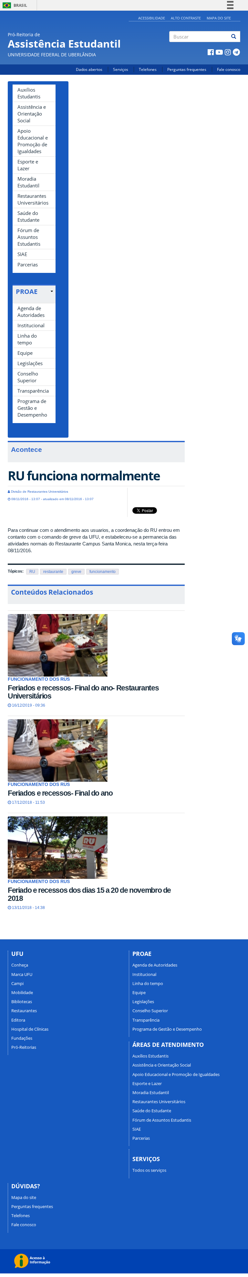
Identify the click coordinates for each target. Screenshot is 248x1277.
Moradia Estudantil (28, 182)
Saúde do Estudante (28, 216)
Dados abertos (89, 69)
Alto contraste (186, 18)
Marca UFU (21, 974)
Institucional (31, 325)
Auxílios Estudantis (28, 93)
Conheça (19, 965)
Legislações (30, 363)
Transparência (33, 390)
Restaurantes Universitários (32, 199)
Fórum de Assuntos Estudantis (28, 237)
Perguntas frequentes (186, 69)
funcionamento (102, 571)
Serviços (120, 69)
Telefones (148, 69)
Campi (17, 983)
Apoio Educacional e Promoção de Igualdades (32, 141)
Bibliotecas (21, 1001)
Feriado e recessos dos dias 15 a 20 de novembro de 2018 (89, 894)
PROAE (26, 291)
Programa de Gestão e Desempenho (32, 408)
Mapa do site (219, 18)
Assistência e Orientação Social (31, 114)
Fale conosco (228, 69)
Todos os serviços (149, 1170)
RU (32, 571)
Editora (18, 1020)
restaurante (53, 571)
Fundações (21, 1038)
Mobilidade (22, 992)
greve (76, 571)
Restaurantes (24, 1011)
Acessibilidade (151, 18)
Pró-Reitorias (23, 1047)
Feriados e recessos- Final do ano (60, 793)
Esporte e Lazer (27, 165)
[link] (34, 291)
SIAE (22, 254)
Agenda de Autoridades (31, 311)
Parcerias (27, 264)
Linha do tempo (27, 339)
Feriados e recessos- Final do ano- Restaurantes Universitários (83, 692)
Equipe (25, 353)
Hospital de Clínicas (29, 1029)
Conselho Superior (27, 377)
